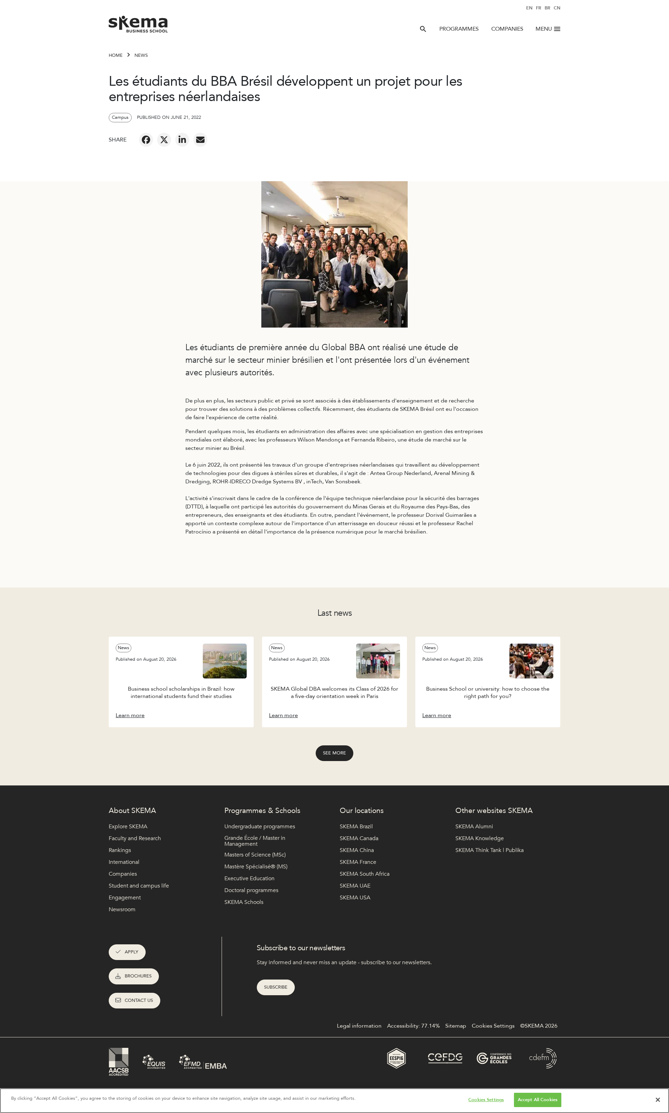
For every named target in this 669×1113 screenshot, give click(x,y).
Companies (507, 29)
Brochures (138, 976)
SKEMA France (358, 862)
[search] (423, 29)
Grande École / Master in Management (254, 841)
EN (529, 8)
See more (334, 753)
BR (547, 8)
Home (116, 55)
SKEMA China (357, 850)
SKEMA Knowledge (479, 838)
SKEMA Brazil (356, 826)
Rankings (120, 850)
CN (557, 8)
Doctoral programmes (251, 890)
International (124, 862)
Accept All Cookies (538, 1100)
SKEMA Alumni (474, 826)
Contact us (139, 1000)
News (141, 55)
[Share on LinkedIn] (182, 140)
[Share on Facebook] (146, 140)
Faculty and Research (135, 838)
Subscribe (275, 987)
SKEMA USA (355, 897)
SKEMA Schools (243, 902)
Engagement (125, 897)
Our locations (362, 810)
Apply (131, 952)
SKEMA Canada (359, 838)
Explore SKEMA (128, 826)
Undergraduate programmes (259, 826)
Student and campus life (139, 886)
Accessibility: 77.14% (413, 1026)
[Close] (658, 1099)
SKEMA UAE (355, 886)
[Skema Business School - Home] (138, 26)
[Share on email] (200, 140)
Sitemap (455, 1026)
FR (538, 8)
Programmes (459, 29)
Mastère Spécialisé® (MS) (255, 866)
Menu (544, 29)
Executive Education (249, 878)
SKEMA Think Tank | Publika (489, 850)
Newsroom (122, 909)
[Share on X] (164, 140)
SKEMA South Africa (365, 874)
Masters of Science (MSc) (255, 855)
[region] (334, 1100)
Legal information (359, 1026)
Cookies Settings (486, 1100)
